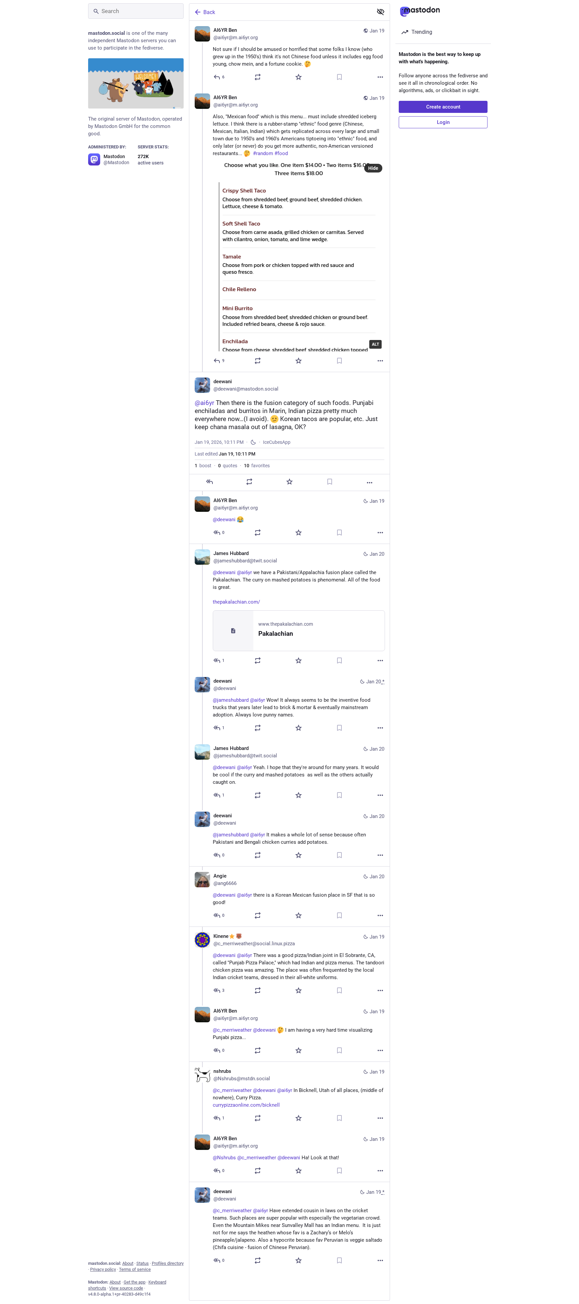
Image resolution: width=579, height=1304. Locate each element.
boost (203, 465)
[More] (380, 77)
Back (209, 12)
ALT (375, 344)
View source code (126, 1288)
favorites (257, 465)
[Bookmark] (339, 77)
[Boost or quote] (258, 77)
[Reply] (209, 482)
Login (443, 122)
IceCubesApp (277, 442)
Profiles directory (168, 1263)
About (127, 1263)
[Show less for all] (381, 12)
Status (142, 1263)
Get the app (134, 1282)
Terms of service (135, 1269)
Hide (373, 168)
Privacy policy (103, 1269)
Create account (443, 107)
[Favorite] (299, 77)
